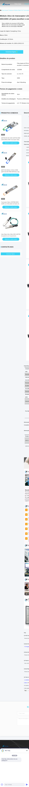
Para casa (18, 4)
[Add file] (2, 784)
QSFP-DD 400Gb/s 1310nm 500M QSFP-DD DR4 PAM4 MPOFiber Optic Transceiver (10, 171)
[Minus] (27, 751)
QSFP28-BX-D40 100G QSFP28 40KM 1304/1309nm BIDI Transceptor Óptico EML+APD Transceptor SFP (10, 139)
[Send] (27, 784)
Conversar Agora (11, 52)
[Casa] (6, 3)
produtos (10, 10)
